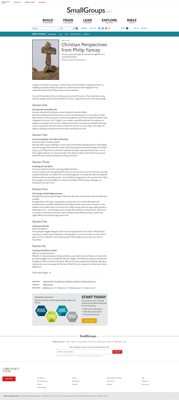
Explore (109, 21)
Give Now (41, 2)
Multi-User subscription (93, 309)
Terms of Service (96, 355)
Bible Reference (75, 34)
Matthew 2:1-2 (48, 288)
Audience (86, 34)
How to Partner (41, 387)
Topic (60, 34)
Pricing (144, 28)
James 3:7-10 (89, 288)
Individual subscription (92, 311)
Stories (39, 384)
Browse (84, 28)
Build (47, 21)
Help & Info (118, 341)
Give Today (9, 378)
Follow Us (75, 384)
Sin (95, 281)
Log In (136, 28)
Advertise (110, 384)
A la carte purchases (91, 314)
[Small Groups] (89, 11)
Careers (74, 378)
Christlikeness (59, 281)
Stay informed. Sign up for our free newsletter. (89, 347)
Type (66, 34)
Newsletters (30, 2)
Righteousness (87, 281)
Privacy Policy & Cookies (114, 378)
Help (143, 378)
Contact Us (109, 341)
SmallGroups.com (58, 341)
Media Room (76, 381)
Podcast (93, 28)
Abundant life (48, 281)
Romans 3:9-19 (75, 288)
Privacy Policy (82, 341)
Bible (132, 21)
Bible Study (65, 40)
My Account (101, 341)
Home (68, 341)
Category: (36, 285)
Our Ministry (41, 378)
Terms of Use (92, 341)
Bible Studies (39, 34)
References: (36, 288)
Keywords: (36, 281)
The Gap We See (42, 381)
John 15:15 (37, 150)
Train (68, 21)
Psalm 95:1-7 (61, 288)
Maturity (77, 281)
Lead (87, 21)
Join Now (89, 321)
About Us (17, 2)
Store (123, 28)
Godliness (69, 281)
